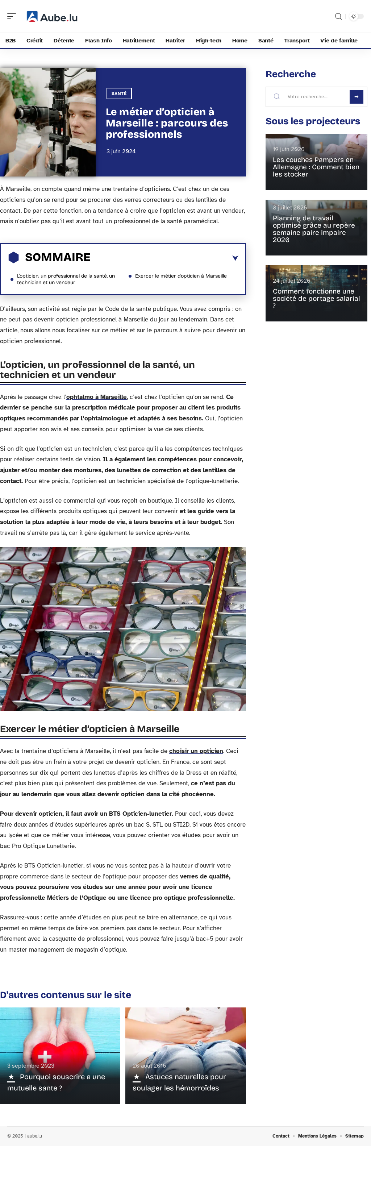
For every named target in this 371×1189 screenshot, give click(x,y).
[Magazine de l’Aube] (52, 16)
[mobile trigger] (13, 16)
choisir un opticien (196, 751)
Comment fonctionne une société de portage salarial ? (316, 298)
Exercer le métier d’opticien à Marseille (181, 276)
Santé (119, 93)
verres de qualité (204, 876)
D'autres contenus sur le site (65, 995)
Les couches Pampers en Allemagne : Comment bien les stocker (316, 166)
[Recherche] (338, 16)
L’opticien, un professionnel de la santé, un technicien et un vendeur (66, 279)
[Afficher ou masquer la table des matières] (164, 258)
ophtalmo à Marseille (96, 397)
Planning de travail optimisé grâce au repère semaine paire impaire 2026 (314, 229)
